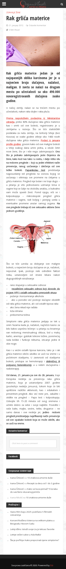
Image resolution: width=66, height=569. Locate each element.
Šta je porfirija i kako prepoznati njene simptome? (34, 540)
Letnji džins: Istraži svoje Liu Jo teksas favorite (32, 529)
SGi (51, 565)
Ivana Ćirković (17, 477)
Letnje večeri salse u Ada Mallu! (25, 534)
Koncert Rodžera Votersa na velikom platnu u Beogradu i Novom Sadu (32, 522)
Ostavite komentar (37, 25)
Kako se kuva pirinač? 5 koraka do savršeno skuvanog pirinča (34, 490)
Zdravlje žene (13, 12)
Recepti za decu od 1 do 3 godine (43, 483)
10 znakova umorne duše (40, 477)
